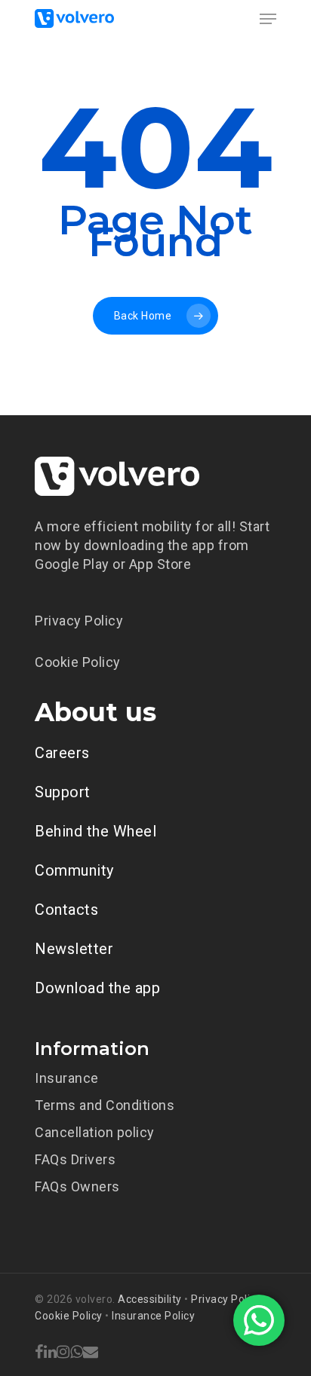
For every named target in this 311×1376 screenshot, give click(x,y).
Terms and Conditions (104, 1105)
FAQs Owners (77, 1186)
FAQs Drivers (75, 1159)
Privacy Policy (79, 620)
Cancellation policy (95, 1132)
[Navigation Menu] (268, 18)
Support (63, 792)
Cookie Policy (78, 662)
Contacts (66, 910)
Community (74, 870)
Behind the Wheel (95, 831)
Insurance (67, 1078)
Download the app (97, 988)
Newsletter (74, 949)
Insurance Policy (153, 1316)
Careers (62, 753)
